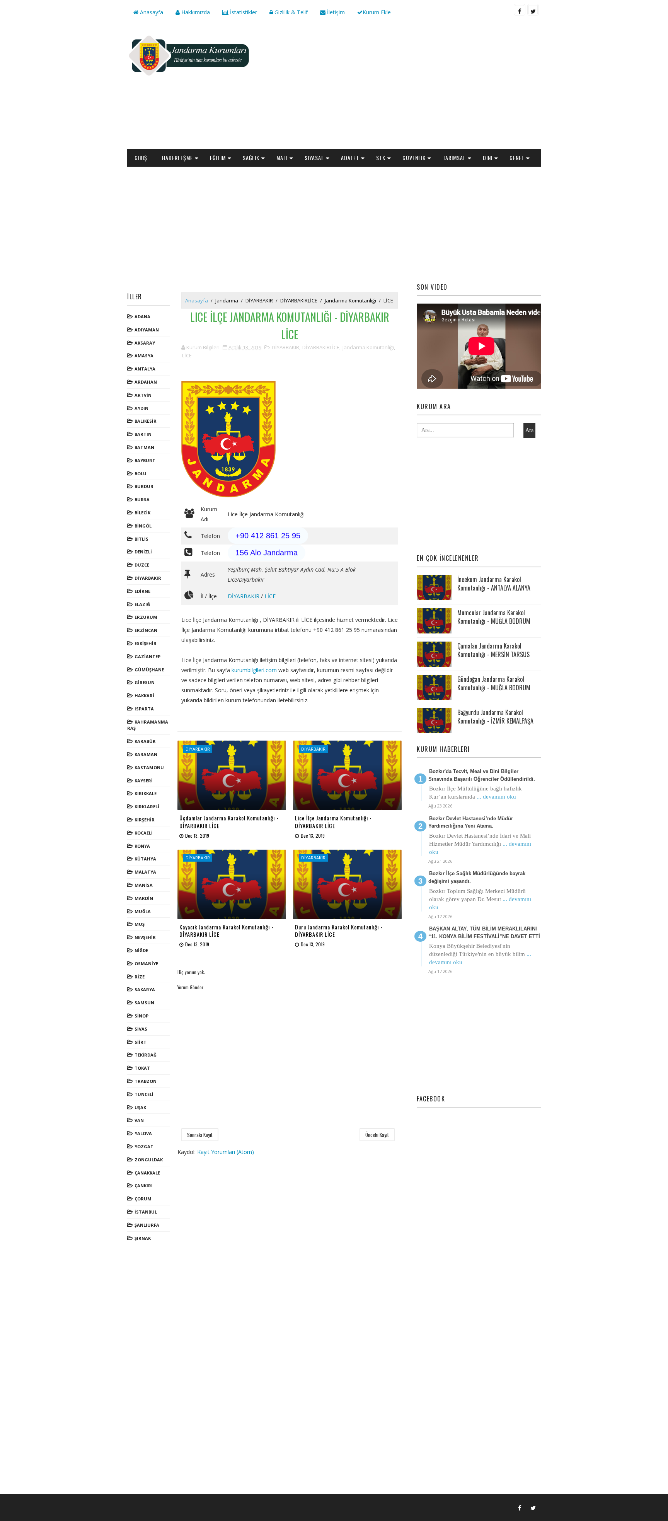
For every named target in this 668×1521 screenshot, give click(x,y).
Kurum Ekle (377, 12)
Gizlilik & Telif (290, 12)
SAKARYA (145, 989)
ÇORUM (143, 1199)
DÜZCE (142, 565)
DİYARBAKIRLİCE (298, 300)
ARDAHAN (146, 382)
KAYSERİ (144, 781)
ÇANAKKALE (147, 1173)
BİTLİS (141, 539)
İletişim (335, 12)
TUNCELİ (144, 1094)
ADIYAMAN (147, 330)
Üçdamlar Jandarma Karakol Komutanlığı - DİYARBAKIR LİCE (229, 822)
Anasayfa (150, 12)
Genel (517, 158)
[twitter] (533, 9)
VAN (139, 1120)
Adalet (350, 158)
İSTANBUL (146, 1212)
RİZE (140, 977)
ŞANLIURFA (147, 1225)
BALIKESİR (146, 421)
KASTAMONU (149, 767)
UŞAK (140, 1107)
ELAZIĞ (142, 604)
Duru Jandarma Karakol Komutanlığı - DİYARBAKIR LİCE (339, 931)
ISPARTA (144, 709)
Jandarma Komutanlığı (350, 300)
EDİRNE (142, 591)
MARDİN (144, 898)
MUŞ (140, 924)
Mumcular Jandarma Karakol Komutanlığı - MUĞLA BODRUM (493, 617)
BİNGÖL (143, 526)
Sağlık (251, 158)
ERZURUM (146, 617)
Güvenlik (414, 158)
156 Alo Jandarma (266, 552)
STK (380, 158)
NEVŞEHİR (145, 937)
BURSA (142, 499)
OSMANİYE (146, 963)
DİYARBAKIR (148, 578)
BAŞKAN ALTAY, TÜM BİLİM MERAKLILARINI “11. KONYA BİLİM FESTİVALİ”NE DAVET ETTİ (484, 932)
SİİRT (141, 1042)
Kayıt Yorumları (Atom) (225, 1152)
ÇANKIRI (144, 1185)
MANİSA (144, 885)
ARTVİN (143, 395)
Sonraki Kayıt (200, 1135)
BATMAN (144, 447)
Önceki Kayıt (377, 1135)
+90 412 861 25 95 (267, 535)
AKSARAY (145, 343)
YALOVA (143, 1133)
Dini (487, 158)
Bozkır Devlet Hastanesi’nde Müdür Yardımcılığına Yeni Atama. (470, 822)
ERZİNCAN (146, 630)
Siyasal (314, 158)
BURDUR (144, 486)
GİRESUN (145, 682)
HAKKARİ (144, 695)
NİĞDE (141, 950)
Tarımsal (454, 158)
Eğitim (218, 158)
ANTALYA (145, 369)
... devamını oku (496, 797)
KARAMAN (146, 754)
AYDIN (141, 408)
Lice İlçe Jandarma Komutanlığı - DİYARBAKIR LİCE (333, 822)
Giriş (141, 158)
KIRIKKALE (146, 793)
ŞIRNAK (143, 1238)
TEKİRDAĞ (146, 1055)
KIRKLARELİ (147, 806)
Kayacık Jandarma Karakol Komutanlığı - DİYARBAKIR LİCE (226, 931)
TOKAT (142, 1068)
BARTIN (143, 434)
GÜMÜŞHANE (149, 670)
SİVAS (141, 1029)
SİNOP (141, 1016)
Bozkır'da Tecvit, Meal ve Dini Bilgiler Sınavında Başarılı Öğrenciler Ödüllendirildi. (481, 775)
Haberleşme (177, 158)
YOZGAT (144, 1146)
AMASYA (144, 355)
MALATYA (145, 872)
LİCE (388, 300)
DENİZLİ (143, 552)
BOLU (141, 473)
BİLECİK (142, 513)
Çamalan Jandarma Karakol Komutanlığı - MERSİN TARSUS (493, 650)
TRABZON (146, 1081)
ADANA (142, 316)
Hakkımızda (195, 12)
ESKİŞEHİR (146, 643)
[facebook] (519, 9)
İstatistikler (242, 12)
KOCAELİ (144, 833)
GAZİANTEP (147, 656)
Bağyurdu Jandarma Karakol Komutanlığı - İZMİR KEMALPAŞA (495, 717)
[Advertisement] (400, 87)
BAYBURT (145, 460)
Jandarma (226, 300)
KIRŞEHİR (145, 820)
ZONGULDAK (149, 1160)
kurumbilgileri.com (254, 670)
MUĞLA (143, 911)
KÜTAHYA (145, 859)
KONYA (142, 846)
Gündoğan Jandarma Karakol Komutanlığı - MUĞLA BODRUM (493, 683)
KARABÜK (145, 741)
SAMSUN (144, 1002)
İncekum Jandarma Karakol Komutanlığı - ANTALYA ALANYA (493, 583)
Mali (282, 158)
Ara (529, 430)
